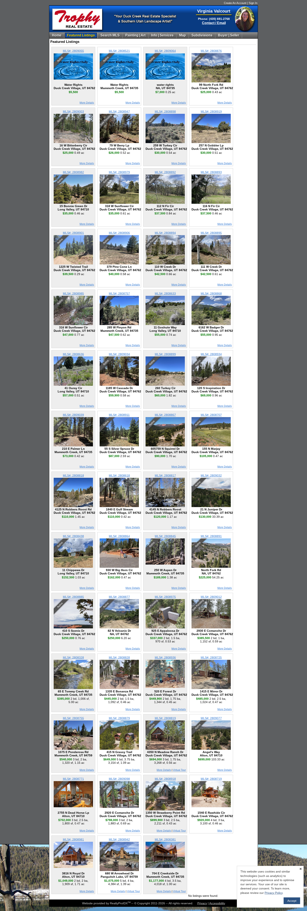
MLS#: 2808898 (165, 111)
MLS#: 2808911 (119, 414)
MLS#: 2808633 (165, 293)
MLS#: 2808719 (211, 778)
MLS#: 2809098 (119, 778)
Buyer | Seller (228, 35)
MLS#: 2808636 (73, 354)
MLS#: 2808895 (211, 232)
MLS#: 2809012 (211, 596)
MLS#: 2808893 (211, 172)
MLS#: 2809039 (73, 414)
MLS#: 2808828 (119, 657)
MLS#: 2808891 (211, 536)
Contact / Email (214, 23)
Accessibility (217, 903)
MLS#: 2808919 (211, 111)
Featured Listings (81, 35)
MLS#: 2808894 (165, 232)
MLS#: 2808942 (119, 839)
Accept (291, 900)
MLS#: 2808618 (119, 475)
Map (182, 35)
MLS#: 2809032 (211, 475)
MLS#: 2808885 (73, 596)
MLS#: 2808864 (119, 536)
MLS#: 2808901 (73, 232)
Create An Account (235, 3)
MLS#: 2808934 (211, 354)
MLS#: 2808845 (165, 536)
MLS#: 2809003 (73, 111)
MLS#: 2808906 (119, 232)
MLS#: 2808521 (119, 51)
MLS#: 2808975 (165, 596)
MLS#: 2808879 (119, 718)
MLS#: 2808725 (211, 657)
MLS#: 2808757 (119, 293)
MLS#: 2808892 (165, 172)
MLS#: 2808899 (165, 354)
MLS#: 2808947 (119, 111)
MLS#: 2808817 (165, 475)
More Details (87, 102)
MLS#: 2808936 (165, 657)
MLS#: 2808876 (211, 51)
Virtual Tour (179, 770)
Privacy (202, 903)
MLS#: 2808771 (73, 778)
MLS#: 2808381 (165, 839)
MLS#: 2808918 (165, 778)
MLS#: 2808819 (165, 718)
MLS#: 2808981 (73, 839)
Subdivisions (202, 35)
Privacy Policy (274, 892)
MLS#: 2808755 (73, 718)
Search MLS (110, 35)
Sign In (253, 3)
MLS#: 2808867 (165, 414)
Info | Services (162, 35)
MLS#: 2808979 (119, 172)
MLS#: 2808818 (73, 475)
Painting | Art (135, 35)
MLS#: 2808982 (73, 172)
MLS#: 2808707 (211, 414)
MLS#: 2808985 (73, 293)
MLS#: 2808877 (119, 596)
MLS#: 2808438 (73, 536)
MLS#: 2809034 (119, 354)
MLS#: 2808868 (211, 293)
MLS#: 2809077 (211, 718)
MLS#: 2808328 (73, 657)
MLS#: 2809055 (73, 51)
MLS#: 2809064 (165, 51)
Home (56, 35)
